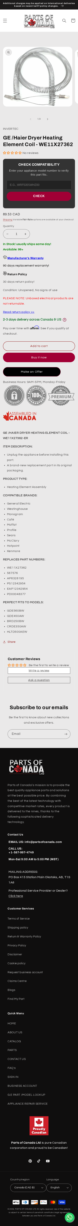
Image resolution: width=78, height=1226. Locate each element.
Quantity (8, 226)
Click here (16, 895)
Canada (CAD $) (24, 1187)
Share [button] (12, 641)
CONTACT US (17, 1059)
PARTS (12, 1050)
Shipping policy (18, 927)
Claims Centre (17, 981)
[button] (5, 20)
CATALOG (14, 1041)
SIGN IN (13, 1077)
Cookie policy (16, 963)
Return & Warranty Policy (24, 936)
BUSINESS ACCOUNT (22, 1085)
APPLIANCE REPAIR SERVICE (28, 1103)
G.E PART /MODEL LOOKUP (26, 1094)
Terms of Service (19, 918)
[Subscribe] (66, 734)
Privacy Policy (17, 945)
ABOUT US (15, 1032)
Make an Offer (32, 371)
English (55, 1187)
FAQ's (12, 1068)
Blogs (11, 990)
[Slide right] (47, 119)
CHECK (39, 196)
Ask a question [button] (39, 680)
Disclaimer (15, 954)
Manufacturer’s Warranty (25, 258)
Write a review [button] (39, 670)
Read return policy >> (18, 311)
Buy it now (39, 357)
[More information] (64, 320)
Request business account (25, 972)
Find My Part (16, 999)
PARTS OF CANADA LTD (25, 1209)
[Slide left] (30, 119)
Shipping (7, 220)
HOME (12, 1023)
